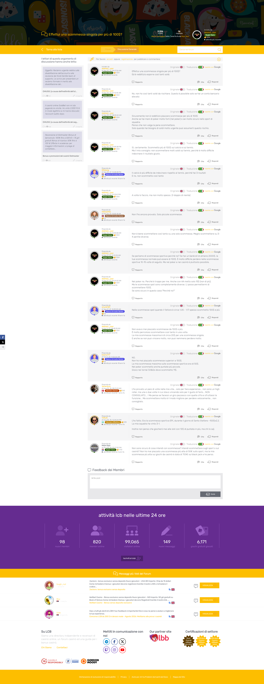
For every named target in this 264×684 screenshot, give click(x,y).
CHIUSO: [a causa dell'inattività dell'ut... (60, 91)
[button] (172, 589)
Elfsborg (105, 170)
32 (196, 585)
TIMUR (105, 418)
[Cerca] (219, 49)
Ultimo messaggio (158, 36)
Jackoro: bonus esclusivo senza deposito (107, 589)
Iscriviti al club (129, 558)
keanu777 (106, 355)
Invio (213, 494)
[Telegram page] (106, 641)
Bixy (58, 599)
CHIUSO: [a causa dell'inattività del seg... (60, 122)
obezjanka (106, 211)
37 (196, 600)
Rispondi (214, 82)
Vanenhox (106, 386)
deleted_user (210, 32)
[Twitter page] (122, 641)
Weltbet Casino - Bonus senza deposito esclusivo (110, 603)
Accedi (110, 59)
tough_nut (61, 584)
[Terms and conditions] (52, 661)
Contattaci (62, 647)
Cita (202, 82)
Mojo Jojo (185, 36)
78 (196, 613)
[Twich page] (106, 649)
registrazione (127, 59)
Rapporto (139, 82)
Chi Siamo (46, 647)
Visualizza (208, 585)
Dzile (59, 613)
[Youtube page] (122, 649)
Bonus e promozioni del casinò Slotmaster (61, 156)
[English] (182, 67)
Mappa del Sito (179, 677)
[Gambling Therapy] (90, 661)
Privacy (124, 677)
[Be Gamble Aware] (72, 661)
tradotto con (209, 67)
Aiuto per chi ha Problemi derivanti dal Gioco (150, 677)
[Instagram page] (114, 649)
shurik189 (106, 307)
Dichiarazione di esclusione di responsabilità (97, 677)
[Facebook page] (114, 641)
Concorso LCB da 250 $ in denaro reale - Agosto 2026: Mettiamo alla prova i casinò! (125, 616)
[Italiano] (201, 67)
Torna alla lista (54, 49)
